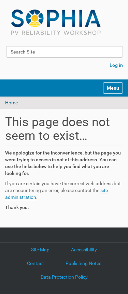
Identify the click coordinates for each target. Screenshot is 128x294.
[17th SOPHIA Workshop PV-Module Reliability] (55, 22)
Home (11, 102)
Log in (116, 65)
